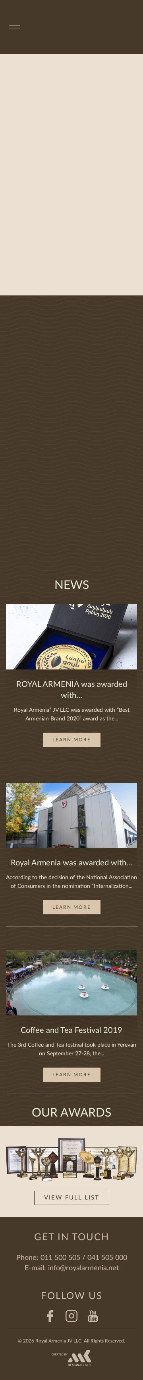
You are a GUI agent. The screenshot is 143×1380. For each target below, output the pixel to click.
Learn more (71, 739)
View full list (71, 1198)
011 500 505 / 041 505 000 (84, 1258)
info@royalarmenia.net (83, 1268)
